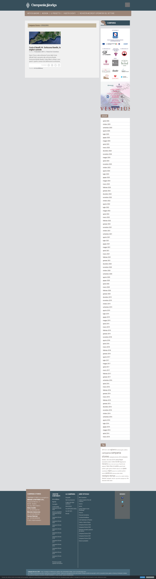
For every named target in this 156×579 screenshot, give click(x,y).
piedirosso (109, 473)
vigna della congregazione (121, 478)
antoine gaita (120, 450)
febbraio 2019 (107, 330)
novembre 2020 (107, 267)
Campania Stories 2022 (85, 527)
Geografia (68, 497)
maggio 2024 (106, 157)
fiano (108, 466)
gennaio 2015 (106, 403)
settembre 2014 (107, 417)
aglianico (113, 450)
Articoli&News (33, 13)
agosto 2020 (106, 277)
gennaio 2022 (106, 224)
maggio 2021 (106, 247)
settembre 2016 (107, 380)
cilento (109, 462)
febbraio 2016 (107, 390)
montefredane (105, 471)
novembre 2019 (107, 300)
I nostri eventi (69, 13)
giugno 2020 (106, 280)
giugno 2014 (106, 427)
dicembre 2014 (107, 407)
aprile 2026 (106, 121)
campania (106, 453)
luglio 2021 (106, 240)
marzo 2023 (106, 184)
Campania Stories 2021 (85, 536)
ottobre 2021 (106, 231)
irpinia (124, 468)
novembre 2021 (107, 227)
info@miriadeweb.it (36, 520)
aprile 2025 (106, 144)
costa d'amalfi (115, 462)
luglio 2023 (106, 174)
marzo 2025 (106, 147)
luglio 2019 (106, 314)
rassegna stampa (108, 476)
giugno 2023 (106, 177)
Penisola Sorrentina (84, 515)
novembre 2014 (107, 410)
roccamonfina (118, 476)
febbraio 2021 (107, 257)
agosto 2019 (106, 310)
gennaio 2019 (106, 334)
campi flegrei (119, 460)
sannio (123, 476)
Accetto (142, 577)
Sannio (81, 504)
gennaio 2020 (106, 294)
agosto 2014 (106, 420)
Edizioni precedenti (57, 512)
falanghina (105, 464)
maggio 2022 (106, 211)
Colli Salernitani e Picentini (85, 520)
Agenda (45, 13)
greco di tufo (112, 468)
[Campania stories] (44, 5)
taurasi (104, 478)
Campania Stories (34, 25)
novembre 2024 (107, 154)
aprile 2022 (106, 214)
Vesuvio (81, 512)
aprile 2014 (106, 433)
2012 (106, 450)
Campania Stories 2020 (85, 524)
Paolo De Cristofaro (52, 52)
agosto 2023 (106, 171)
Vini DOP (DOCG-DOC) (71, 508)
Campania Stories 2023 (85, 533)
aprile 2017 (106, 367)
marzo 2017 (106, 370)
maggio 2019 (106, 320)
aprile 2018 (106, 343)
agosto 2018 (106, 340)
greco (107, 468)
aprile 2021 (106, 250)
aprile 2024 (106, 161)
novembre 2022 (107, 197)
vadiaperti (108, 478)
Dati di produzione (70, 500)
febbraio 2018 (107, 350)
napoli (109, 471)
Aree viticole (69, 506)
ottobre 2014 (106, 413)
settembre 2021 (107, 234)
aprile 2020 (106, 284)
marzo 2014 (106, 437)
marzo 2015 (106, 397)
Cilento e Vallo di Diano (85, 522)
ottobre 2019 (106, 304)
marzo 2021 (106, 254)
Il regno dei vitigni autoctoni (70, 503)
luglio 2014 (106, 423)
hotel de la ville (119, 468)
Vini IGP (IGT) (69, 511)
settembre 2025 (107, 127)
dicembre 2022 (107, 194)
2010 (103, 450)
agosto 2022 (106, 204)
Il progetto (55, 13)
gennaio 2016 (106, 393)
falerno (109, 464)
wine (111, 480)
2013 (109, 450)
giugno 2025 (106, 137)
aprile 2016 (106, 383)
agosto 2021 (106, 237)
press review (120, 473)
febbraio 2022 (107, 221)
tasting (126, 476)
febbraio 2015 (107, 400)
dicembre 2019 (107, 297)
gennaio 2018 (106, 354)
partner (120, 471)
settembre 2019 (107, 307)
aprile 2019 (106, 324)
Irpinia (80, 506)
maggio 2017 (106, 363)
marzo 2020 (106, 287)
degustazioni (123, 462)
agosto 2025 (106, 131)
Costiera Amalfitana (84, 517)
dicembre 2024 (107, 151)
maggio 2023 (106, 181)
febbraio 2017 (107, 373)
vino (108, 480)
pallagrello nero (115, 471)
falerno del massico (115, 464)
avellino (126, 450)
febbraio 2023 (107, 187)
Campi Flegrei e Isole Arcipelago (84, 509)
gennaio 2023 (106, 191)
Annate (67, 513)
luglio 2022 (106, 207)
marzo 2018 (106, 347)
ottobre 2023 (106, 167)
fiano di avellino (114, 466)
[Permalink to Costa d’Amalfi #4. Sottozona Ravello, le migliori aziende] (45, 38)
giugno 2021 (106, 244)
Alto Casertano (83, 497)
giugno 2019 (106, 317)
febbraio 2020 (107, 290)
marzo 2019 (106, 327)
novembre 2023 (107, 164)
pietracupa (114, 473)
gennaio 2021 (106, 260)
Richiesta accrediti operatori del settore (97, 13)
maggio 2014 (106, 430)
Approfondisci (150, 577)
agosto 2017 (106, 357)
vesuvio (113, 478)
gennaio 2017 (106, 377)
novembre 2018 (107, 337)
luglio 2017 (106, 360)
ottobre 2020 (106, 270)
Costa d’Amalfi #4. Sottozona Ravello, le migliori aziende (45, 48)
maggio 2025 (106, 141)
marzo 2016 (106, 387)
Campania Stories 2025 (85, 538)
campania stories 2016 (115, 457)
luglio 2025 (106, 134)
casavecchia (105, 462)
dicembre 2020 (107, 264)
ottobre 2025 (106, 124)
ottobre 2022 (106, 201)
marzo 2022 (106, 217)
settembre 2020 (107, 274)
